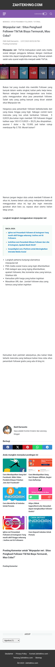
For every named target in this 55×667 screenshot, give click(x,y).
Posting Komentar (10, 44)
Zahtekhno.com (27, 5)
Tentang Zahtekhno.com (23, 658)
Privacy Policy (21, 654)
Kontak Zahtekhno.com (38, 654)
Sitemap (38, 658)
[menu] (6, 14)
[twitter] (18, 447)
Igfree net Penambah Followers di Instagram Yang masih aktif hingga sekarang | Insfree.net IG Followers (28, 235)
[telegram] (47, 447)
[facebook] (8, 447)
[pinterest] (27, 447)
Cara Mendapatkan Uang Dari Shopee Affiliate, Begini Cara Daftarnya (40, 477)
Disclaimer (9, 654)
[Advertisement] (27, 165)
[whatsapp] (37, 447)
